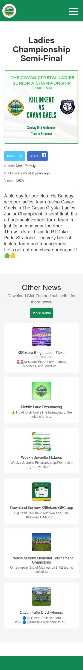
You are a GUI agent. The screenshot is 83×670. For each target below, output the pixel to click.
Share (34, 156)
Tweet (11, 156)
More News (42, 313)
